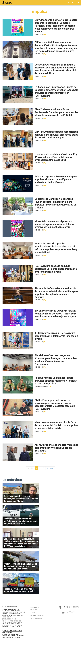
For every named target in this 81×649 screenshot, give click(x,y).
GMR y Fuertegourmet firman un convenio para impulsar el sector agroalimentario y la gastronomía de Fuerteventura (54, 404)
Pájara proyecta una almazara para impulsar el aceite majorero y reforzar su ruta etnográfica (55, 380)
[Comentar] (45, 34)
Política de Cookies (36, 618)
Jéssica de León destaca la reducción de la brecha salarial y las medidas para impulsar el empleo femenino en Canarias (56, 293)
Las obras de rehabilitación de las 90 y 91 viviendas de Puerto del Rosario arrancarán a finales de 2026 (55, 157)
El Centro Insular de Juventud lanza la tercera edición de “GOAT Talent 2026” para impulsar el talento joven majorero (56, 313)
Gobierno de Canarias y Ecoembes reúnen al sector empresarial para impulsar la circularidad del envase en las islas (55, 203)
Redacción (38, 34)
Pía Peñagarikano (41, 386)
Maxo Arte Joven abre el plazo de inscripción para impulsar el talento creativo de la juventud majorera (54, 224)
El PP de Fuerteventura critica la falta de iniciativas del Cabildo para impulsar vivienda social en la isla (56, 425)
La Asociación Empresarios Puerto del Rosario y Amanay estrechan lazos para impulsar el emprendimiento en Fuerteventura (56, 91)
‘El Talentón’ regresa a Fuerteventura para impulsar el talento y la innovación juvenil (56, 336)
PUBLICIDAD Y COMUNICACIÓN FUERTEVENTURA (12, 631)
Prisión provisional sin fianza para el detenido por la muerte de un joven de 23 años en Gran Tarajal (20, 566)
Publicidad (33, 610)
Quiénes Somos (34, 607)
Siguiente (50, 468)
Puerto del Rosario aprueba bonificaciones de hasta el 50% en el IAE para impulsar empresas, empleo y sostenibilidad (55, 248)
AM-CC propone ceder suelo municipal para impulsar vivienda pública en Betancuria (56, 447)
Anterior (30, 468)
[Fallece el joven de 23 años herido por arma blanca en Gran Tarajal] (21, 583)
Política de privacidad (37, 615)
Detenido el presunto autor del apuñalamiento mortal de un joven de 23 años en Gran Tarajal (21, 521)
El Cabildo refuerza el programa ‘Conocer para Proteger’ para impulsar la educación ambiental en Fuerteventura (55, 360)
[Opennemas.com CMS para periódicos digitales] (68, 609)
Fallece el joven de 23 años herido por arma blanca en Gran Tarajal (19, 590)
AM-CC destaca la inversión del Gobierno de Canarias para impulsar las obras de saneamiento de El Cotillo (56, 112)
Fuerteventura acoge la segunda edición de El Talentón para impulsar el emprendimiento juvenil (55, 268)
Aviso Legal (33, 612)
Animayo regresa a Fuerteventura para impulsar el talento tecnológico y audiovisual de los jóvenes (55, 179)
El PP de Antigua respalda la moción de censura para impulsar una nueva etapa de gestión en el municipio (56, 134)
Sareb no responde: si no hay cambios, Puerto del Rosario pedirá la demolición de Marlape (21, 498)
